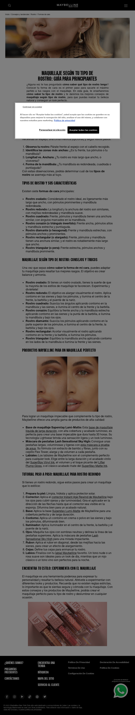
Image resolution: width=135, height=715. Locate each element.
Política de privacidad (64, 120)
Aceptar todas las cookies (83, 130)
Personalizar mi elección (52, 130)
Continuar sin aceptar (32, 107)
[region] (67, 120)
